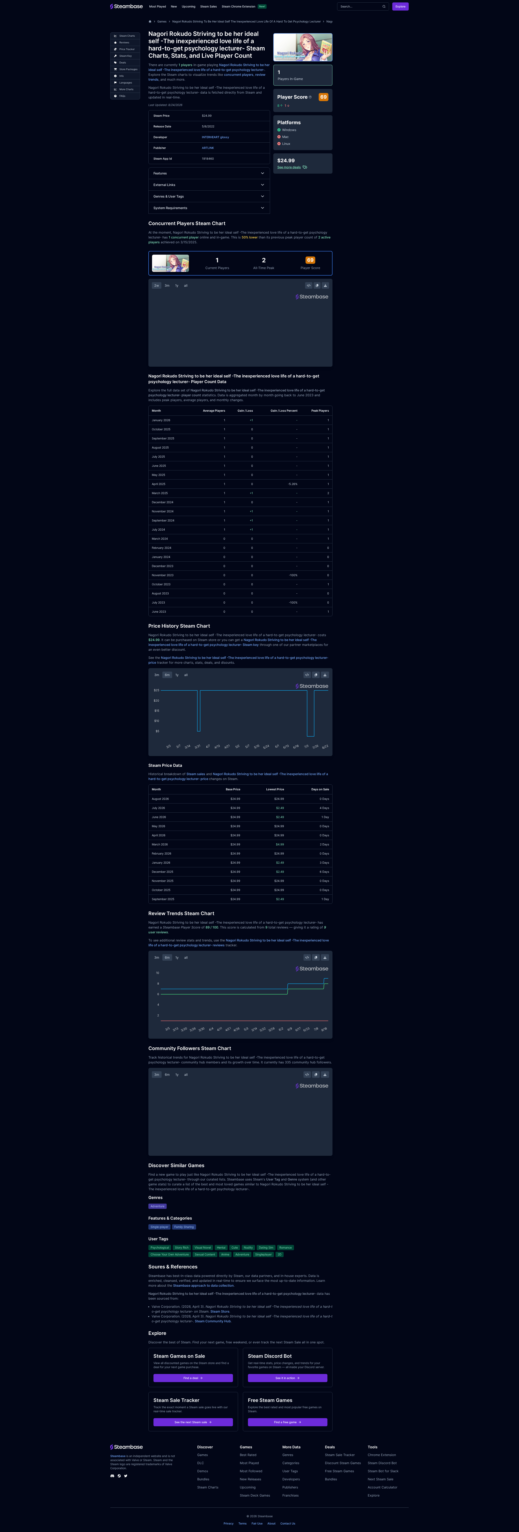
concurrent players (238, 75)
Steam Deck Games (255, 1495)
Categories (290, 1463)
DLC (200, 1463)
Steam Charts (207, 1487)
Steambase (117, 1456)
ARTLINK (208, 148)
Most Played (157, 6)
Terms (242, 1523)
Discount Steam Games (343, 1463)
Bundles (203, 1479)
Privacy (229, 1523)
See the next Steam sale (191, 1422)
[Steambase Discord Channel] (112, 1476)
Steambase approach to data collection (203, 1285)
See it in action (285, 1378)
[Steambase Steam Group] (119, 1476)
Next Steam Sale (380, 1479)
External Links (164, 185)
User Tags (290, 1471)
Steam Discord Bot (382, 1463)
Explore (400, 6)
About (271, 1523)
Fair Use (257, 1523)
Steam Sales (208, 6)
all (186, 285)
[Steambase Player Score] (310, 97)
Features (160, 173)
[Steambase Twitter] (125, 1476)
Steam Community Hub (213, 1321)
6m (167, 675)
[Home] (150, 21)
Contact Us (287, 1523)
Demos (202, 1471)
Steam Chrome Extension (238, 6)
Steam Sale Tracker (340, 1455)
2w (156, 285)
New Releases (250, 1479)
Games (162, 21)
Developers (291, 1479)
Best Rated (248, 1455)
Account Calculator (382, 1487)
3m (167, 285)
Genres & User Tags (168, 196)
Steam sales (196, 774)
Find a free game (285, 1422)
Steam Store (219, 1311)
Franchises (290, 1495)
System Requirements (170, 208)
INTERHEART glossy (215, 137)
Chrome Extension (382, 1455)
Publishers (290, 1487)
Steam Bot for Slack (383, 1471)
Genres (287, 1455)
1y (176, 285)
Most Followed (251, 1471)
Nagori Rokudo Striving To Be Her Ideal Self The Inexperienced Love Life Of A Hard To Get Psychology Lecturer (246, 21)
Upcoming (188, 6)
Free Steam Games (339, 1471)
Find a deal (190, 1378)
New (174, 6)
